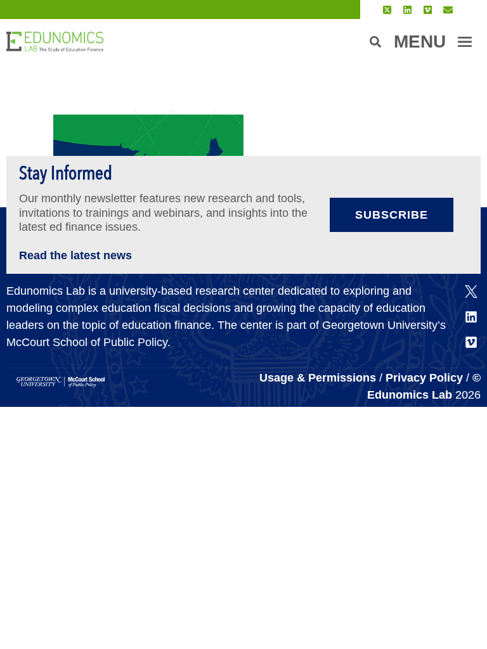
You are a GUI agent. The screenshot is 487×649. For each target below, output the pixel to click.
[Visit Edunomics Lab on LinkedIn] (407, 9)
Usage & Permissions (319, 377)
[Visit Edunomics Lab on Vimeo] (427, 9)
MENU (420, 41)
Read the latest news (75, 255)
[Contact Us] (448, 9)
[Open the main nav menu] (464, 41)
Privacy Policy (424, 377)
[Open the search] (375, 42)
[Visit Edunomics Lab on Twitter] (387, 9)
